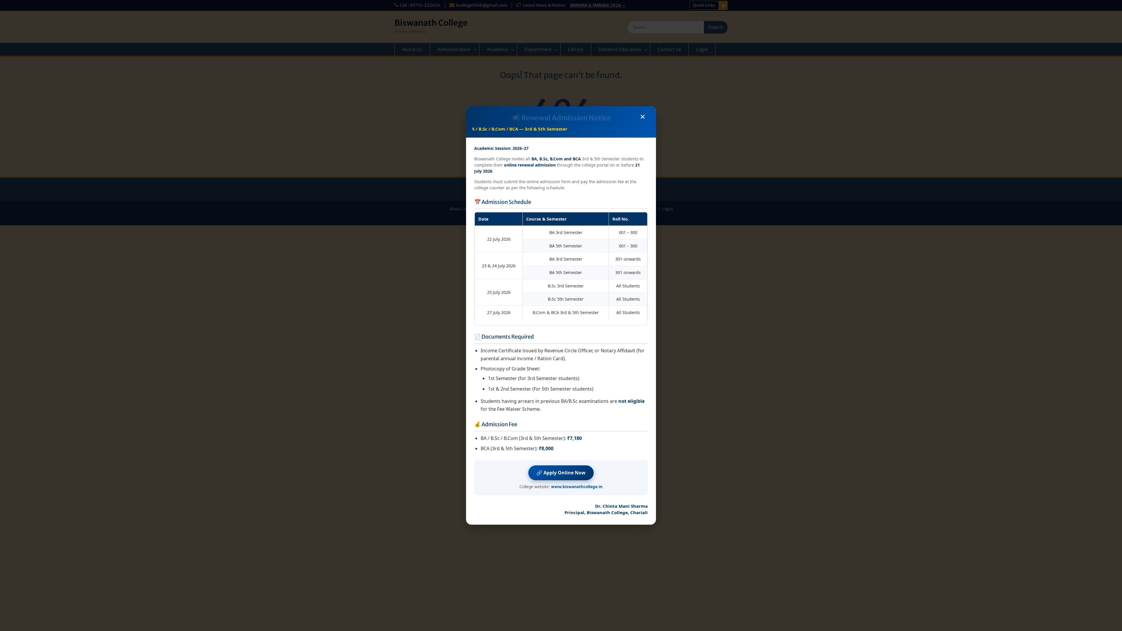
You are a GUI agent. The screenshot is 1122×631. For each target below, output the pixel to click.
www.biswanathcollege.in (576, 486)
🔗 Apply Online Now (561, 472)
